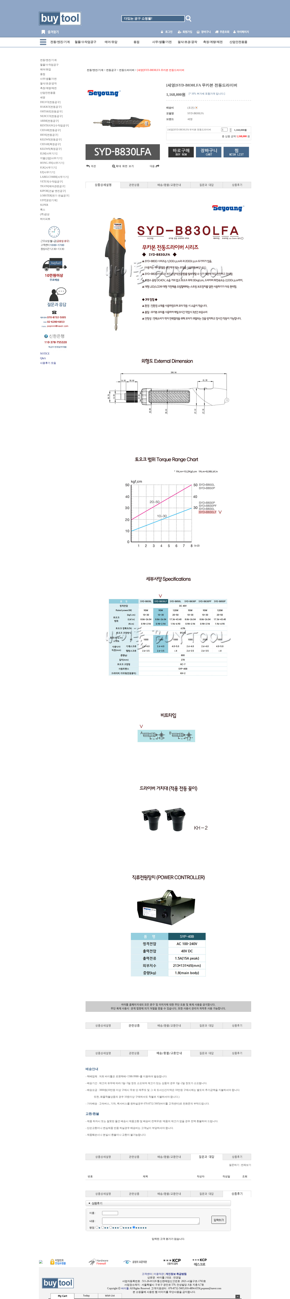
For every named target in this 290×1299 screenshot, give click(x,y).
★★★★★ (141, 1227)
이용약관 (159, 1273)
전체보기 (246, 1164)
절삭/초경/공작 (187, 42)
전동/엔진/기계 (60, 42)
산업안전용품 (238, 42)
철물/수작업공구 (85, 42)
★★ (106, 1227)
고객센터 (147, 1273)
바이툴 (125, 1288)
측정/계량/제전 (213, 42)
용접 (136, 42)
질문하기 (234, 1164)
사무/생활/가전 (162, 42)
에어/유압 (111, 42)
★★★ (115, 1227)
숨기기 (237, 1296)
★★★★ (127, 1227)
